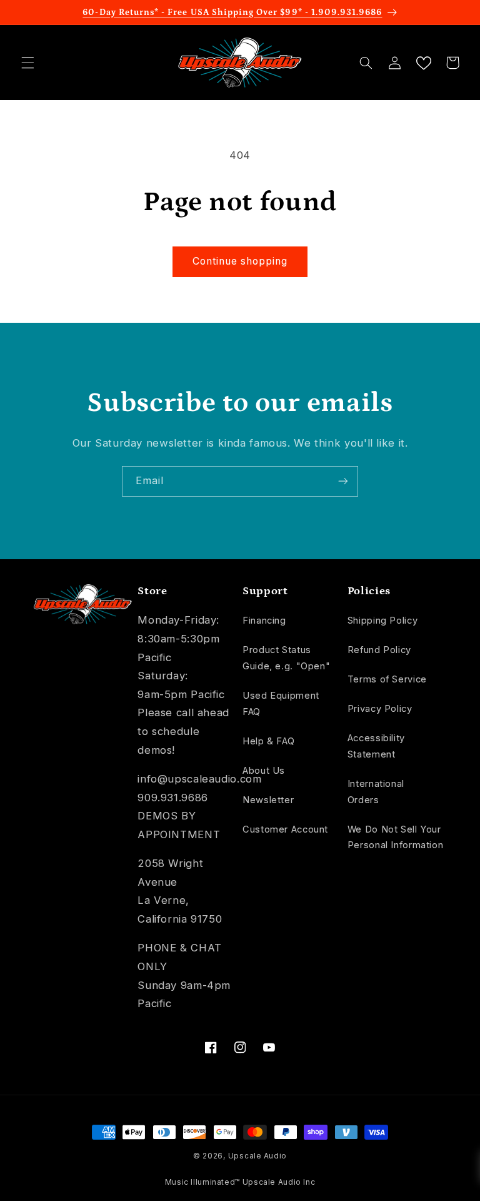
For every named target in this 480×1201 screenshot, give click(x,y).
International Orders (376, 792)
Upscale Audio (258, 1156)
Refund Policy (379, 650)
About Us (263, 770)
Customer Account (285, 829)
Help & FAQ (268, 741)
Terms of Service (387, 679)
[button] (27, 62)
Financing (264, 620)
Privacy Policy (380, 708)
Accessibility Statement (376, 746)
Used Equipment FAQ (280, 703)
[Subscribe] (343, 481)
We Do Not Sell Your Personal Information (396, 837)
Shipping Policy (383, 620)
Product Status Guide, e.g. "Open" (286, 658)
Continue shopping (240, 261)
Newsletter (268, 800)
